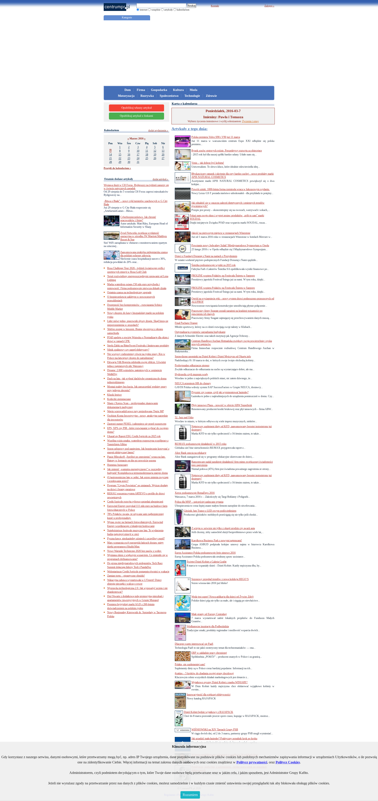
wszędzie (155, 9)
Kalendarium (111, 130)
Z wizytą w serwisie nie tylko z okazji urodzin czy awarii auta (223, 528)
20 (163, 154)
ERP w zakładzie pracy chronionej (209, 652)
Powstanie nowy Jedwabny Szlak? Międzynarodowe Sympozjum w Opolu (230, 245)
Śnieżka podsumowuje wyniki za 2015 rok (213, 265)
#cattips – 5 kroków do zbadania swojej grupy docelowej (204, 673)
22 (120, 158)
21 (110, 158)
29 (120, 161)
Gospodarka (159, 90)
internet (143, 9)
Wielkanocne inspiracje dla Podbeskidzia (208, 626)
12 (155, 150)
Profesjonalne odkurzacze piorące (192, 365)
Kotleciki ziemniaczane (119, 399)
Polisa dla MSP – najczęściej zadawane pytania (199, 501)
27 (163, 158)
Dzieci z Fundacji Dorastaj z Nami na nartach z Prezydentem (206, 256)
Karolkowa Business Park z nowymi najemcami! (216, 540)
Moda (193, 90)
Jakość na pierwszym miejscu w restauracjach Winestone (220, 233)
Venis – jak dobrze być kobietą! (207, 162)
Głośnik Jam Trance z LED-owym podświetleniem (210, 510)
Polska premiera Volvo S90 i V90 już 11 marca (215, 137)
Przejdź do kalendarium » (117, 168)
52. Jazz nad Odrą (184, 417)
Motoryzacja (126, 95)
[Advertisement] (189, 53)
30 (129, 161)
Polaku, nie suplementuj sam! (190, 664)
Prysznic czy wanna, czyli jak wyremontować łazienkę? (219, 392)
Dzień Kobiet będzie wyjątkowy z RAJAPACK (208, 712)
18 (146, 154)
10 (138, 150)
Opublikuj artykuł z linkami (136, 115)
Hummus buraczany (117, 464)
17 (138, 154)
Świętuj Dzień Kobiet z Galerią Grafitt (206, 561)
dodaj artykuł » (160, 179)
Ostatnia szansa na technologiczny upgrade (129, 292)
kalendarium (183, 9)
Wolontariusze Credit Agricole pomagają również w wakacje (138, 571)
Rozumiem (190, 795)
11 (146, 150)
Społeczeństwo (169, 95)
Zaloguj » (269, 5)
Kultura (178, 90)
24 (138, 158)
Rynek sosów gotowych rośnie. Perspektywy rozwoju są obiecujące (226, 150)
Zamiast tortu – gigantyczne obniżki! (126, 575)
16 (129, 154)
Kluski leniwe (114, 394)
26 (155, 158)
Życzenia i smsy (250, 121)
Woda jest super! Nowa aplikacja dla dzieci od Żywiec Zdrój (222, 596)
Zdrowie (211, 95)
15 (120, 154)
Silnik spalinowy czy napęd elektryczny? (128, 349)
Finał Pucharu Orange (186, 323)
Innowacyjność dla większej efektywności (208, 694)
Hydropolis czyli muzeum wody (191, 374)
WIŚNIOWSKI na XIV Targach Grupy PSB (214, 729)
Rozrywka (147, 95)
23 (129, 158)
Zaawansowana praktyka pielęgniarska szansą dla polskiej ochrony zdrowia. (144, 254)
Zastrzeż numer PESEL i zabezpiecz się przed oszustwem (136, 423)
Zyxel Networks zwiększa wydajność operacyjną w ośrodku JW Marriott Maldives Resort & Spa (143, 236)
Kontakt (215, 5)
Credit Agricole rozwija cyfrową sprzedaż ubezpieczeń (135, 501)
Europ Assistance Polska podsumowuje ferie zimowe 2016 (205, 552)
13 (163, 150)
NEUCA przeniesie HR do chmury (193, 383)
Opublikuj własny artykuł (136, 107)
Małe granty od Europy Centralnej (209, 614)
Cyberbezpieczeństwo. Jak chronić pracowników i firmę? (138, 218)
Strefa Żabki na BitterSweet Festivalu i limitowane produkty (138, 345)
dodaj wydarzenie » (158, 130)
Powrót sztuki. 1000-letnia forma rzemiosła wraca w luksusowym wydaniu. (230, 189)
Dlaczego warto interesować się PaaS (194, 643)
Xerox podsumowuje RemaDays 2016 (195, 492)
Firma (141, 90)
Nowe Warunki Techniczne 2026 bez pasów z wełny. (134, 551)
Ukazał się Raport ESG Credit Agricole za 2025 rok (134, 436)
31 (138, 161)
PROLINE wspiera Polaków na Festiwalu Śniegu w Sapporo (223, 275)
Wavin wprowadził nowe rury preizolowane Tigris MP (135, 411)
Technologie (192, 95)
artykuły (168, 9)
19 (155, 154)
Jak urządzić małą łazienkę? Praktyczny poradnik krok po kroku (224, 738)
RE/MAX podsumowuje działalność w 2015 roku (200, 443)
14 (110, 154)
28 (110, 161)
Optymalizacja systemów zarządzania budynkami (200, 332)
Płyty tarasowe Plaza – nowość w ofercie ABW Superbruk (221, 405)
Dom (127, 90)
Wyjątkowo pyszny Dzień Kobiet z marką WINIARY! (219, 682)
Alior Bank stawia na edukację (190, 452)
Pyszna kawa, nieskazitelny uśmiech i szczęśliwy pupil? (136, 538)
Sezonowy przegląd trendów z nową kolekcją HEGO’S (220, 579)
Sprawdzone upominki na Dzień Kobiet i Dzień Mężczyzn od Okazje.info (213, 356)
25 (146, 158)
